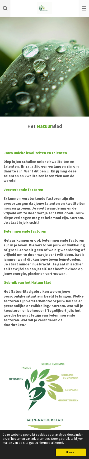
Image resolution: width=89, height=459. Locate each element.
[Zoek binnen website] (5, 8)
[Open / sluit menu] (84, 8)
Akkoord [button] (71, 452)
